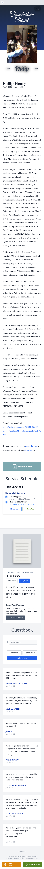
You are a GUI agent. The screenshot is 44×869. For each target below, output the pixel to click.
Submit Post (22, 658)
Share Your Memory (15, 618)
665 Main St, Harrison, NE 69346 (22, 504)
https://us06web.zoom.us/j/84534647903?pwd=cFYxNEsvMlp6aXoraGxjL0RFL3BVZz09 (22, 430)
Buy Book (24, 581)
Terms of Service (28, 858)
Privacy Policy (15, 858)
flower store (29, 449)
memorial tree (31, 445)
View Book (11, 581)
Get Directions (13, 509)
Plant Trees (30, 509)
